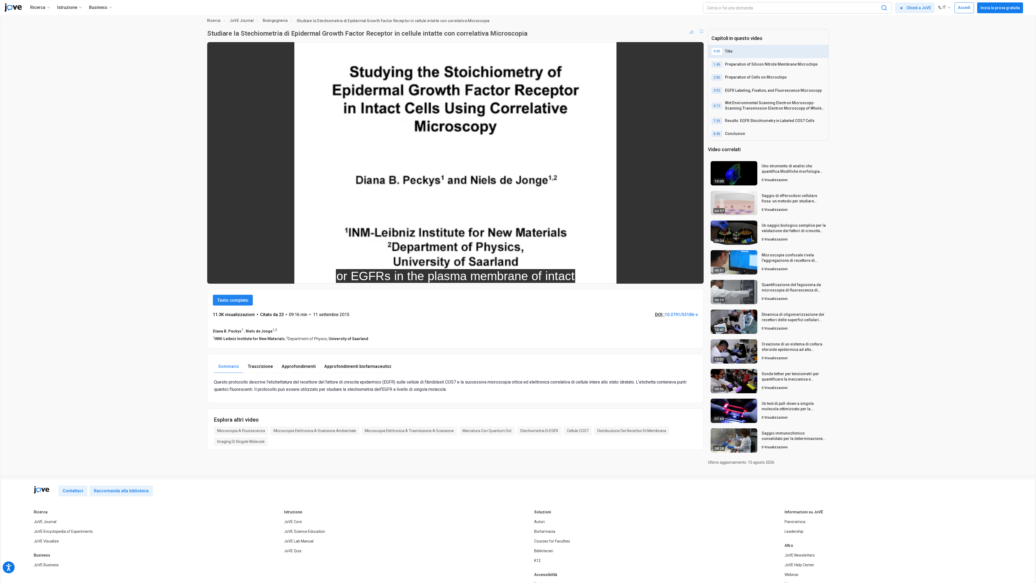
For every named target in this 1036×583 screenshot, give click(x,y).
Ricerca (214, 20)
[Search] (884, 7)
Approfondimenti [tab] (299, 366)
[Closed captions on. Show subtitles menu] (683, 275)
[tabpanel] (455, 385)
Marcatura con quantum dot (487, 431)
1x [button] (671, 276)
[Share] (692, 31)
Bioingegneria (275, 20)
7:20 (717, 121)
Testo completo (232, 300)
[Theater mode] (695, 275)
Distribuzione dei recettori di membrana (631, 431)
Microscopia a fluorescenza (241, 431)
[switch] (640, 275)
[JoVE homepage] (41, 490)
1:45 (717, 64)
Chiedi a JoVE (918, 8)
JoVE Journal (242, 20)
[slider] (655, 276)
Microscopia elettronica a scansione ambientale (315, 431)
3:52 (717, 90)
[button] (695, 49)
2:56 (717, 77)
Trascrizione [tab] (260, 366)
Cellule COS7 (578, 431)
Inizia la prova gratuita (1000, 8)
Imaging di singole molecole (241, 441)
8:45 (717, 134)
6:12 (717, 106)
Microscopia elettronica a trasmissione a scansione (409, 431)
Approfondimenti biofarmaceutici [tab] (357, 366)
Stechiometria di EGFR (539, 431)
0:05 (717, 51)
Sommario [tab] (228, 366)
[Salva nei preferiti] (701, 31)
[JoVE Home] (13, 7)
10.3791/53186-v (681, 314)
